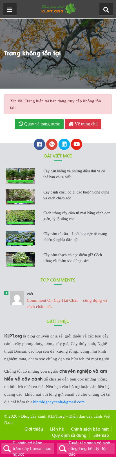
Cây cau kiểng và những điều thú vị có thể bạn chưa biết (74, 174)
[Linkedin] (64, 145)
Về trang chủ (85, 123)
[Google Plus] (51, 145)
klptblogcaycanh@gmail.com (59, 402)
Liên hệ (57, 429)
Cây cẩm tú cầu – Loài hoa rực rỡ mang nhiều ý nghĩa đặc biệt (75, 237)
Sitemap (101, 435)
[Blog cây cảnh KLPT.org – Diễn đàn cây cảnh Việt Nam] (58, 8)
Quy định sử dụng (69, 435)
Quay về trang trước (41, 123)
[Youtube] (76, 145)
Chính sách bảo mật (90, 429)
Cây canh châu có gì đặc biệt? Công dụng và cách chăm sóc (76, 195)
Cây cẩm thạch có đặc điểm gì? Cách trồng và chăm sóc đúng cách (72, 258)
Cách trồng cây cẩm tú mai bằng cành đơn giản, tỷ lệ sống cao (76, 216)
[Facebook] (39, 145)
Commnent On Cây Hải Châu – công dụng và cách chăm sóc (67, 300)
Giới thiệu (33, 429)
